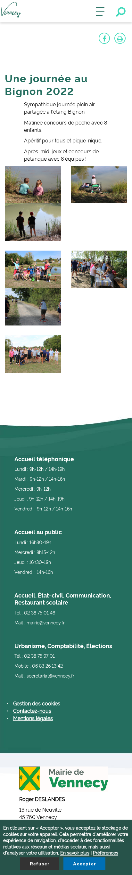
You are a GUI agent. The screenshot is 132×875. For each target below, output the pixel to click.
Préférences (105, 852)
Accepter (84, 863)
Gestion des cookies (36, 703)
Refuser (39, 863)
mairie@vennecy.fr (46, 622)
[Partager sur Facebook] (104, 38)
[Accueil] (11, 11)
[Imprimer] (120, 38)
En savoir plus (74, 852)
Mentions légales (33, 717)
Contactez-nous (32, 710)
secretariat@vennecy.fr (50, 675)
